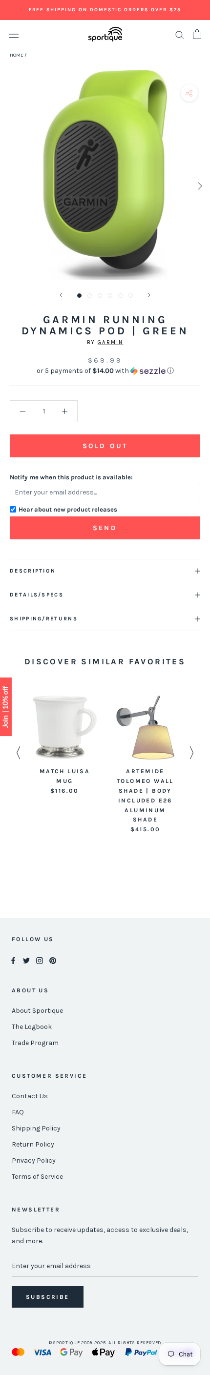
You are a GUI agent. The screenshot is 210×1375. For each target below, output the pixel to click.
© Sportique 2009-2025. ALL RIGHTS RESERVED (105, 1342)
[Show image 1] (79, 295)
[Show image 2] (89, 295)
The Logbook (32, 1027)
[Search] (179, 34)
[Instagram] (39, 959)
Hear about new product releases (68, 509)
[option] (64, 745)
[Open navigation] (14, 34)
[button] (105, 371)
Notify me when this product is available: (71, 477)
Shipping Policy (36, 1128)
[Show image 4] (110, 295)
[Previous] (61, 295)
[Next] (148, 295)
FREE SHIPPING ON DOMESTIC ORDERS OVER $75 (105, 10)
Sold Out (105, 446)
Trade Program (35, 1043)
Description (33, 571)
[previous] (11, 186)
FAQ (18, 1112)
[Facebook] (13, 959)
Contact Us (30, 1096)
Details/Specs (36, 595)
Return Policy (33, 1144)
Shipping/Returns (44, 619)
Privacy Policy (34, 1160)
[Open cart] (197, 34)
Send (105, 528)
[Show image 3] (100, 295)
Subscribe (47, 1296)
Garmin (110, 342)
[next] (199, 186)
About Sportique (37, 1010)
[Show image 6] (130, 295)
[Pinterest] (52, 959)
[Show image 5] (120, 295)
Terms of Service (37, 1176)
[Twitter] (26, 959)
